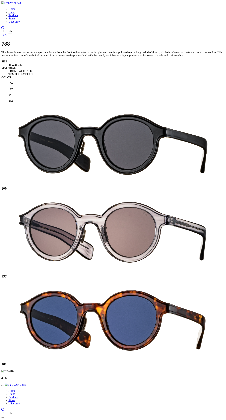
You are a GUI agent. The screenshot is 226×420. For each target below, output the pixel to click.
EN (10, 31)
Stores (11, 18)
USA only (14, 21)
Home (11, 8)
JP (2, 31)
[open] (2, 385)
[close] (2, 417)
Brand (11, 12)
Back (4, 34)
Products (13, 15)
